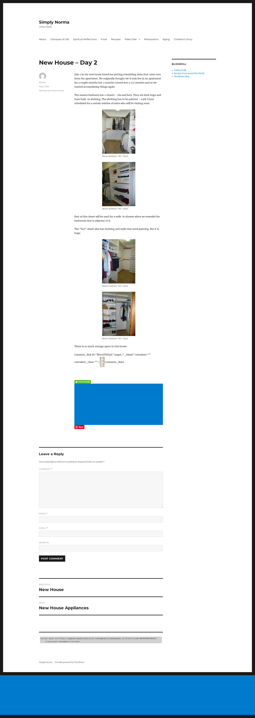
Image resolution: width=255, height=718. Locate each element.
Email (43, 528)
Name (43, 513)
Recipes (116, 39)
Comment (45, 469)
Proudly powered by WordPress (69, 662)
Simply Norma (54, 22)
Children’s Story (183, 39)
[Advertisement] (119, 404)
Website (44, 542)
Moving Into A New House (51, 90)
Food (104, 39)
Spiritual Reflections (85, 39)
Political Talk (180, 70)
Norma (42, 82)
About (42, 39)
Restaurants (151, 39)
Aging (166, 39)
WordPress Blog (181, 76)
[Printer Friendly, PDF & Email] (118, 382)
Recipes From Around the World (189, 73)
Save (81, 427)
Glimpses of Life (59, 39)
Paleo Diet (131, 39)
